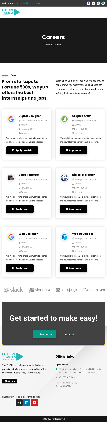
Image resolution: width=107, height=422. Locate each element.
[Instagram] (19, 402)
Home (49, 44)
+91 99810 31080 (67, 377)
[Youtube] (34, 402)
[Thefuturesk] (11, 12)
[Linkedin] (26, 402)
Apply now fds (23, 150)
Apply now (75, 150)
